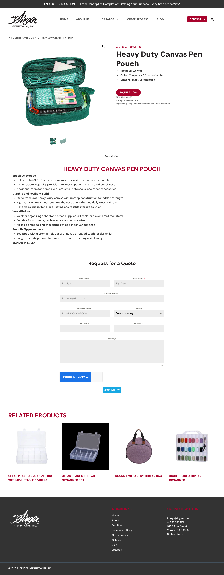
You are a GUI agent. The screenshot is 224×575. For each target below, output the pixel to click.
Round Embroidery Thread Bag (138, 476)
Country (139, 308)
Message (112, 338)
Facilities (117, 525)
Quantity (139, 323)
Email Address (112, 293)
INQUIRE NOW (128, 92)
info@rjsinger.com (178, 518)
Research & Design (123, 530)
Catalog (108, 19)
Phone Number (84, 308)
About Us (82, 19)
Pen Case (155, 103)
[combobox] (139, 313)
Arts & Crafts (128, 47)
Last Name (139, 278)
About (115, 520)
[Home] (9, 37)
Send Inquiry (112, 390)
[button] (104, 46)
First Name (85, 278)
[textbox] (136, 313)
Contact (117, 550)
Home (64, 19)
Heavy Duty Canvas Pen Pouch (135, 103)
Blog (160, 19)
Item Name (85, 323)
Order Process (138, 19)
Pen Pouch (165, 103)
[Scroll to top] (211, 552)
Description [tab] (112, 156)
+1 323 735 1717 (175, 522)
